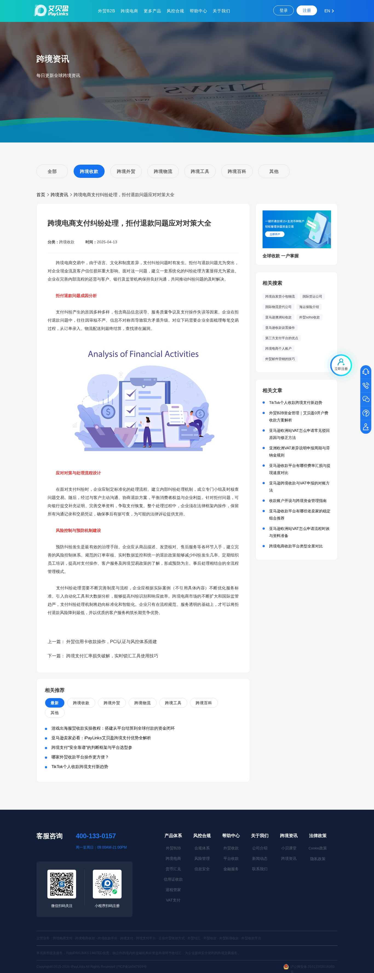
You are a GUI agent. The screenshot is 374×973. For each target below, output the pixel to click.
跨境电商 (129, 10)
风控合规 (175, 10)
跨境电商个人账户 (278, 348)
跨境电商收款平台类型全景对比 (296, 546)
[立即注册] (366, 427)
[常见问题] (366, 413)
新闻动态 (259, 858)
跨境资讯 (59, 194)
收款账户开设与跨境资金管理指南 (298, 500)
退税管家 (173, 890)
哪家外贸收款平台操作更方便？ (80, 757)
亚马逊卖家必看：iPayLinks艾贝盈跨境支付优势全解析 (101, 737)
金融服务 (231, 869)
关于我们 (221, 10)
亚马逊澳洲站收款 (278, 317)
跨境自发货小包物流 (280, 296)
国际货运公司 (312, 296)
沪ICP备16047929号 (131, 967)
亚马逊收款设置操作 (280, 328)
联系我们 (259, 869)
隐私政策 (318, 859)
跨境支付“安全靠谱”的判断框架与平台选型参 (91, 747)
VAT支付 (173, 900)
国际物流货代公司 (278, 307)
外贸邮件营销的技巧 (280, 359)
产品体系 (173, 835)
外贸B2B (106, 10)
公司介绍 (259, 848)
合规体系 (202, 848)
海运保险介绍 (309, 307)
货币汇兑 (173, 869)
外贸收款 (231, 848)
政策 (318, 848)
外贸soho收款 (309, 317)
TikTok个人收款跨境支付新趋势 (79, 766)
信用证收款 (173, 879)
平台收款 (231, 858)
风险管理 (202, 858)
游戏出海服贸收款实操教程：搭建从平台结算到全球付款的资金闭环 (113, 728)
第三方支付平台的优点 (281, 338)
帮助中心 (198, 10)
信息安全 (202, 869)
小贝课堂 (289, 848)
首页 (40, 194)
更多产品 (152, 10)
